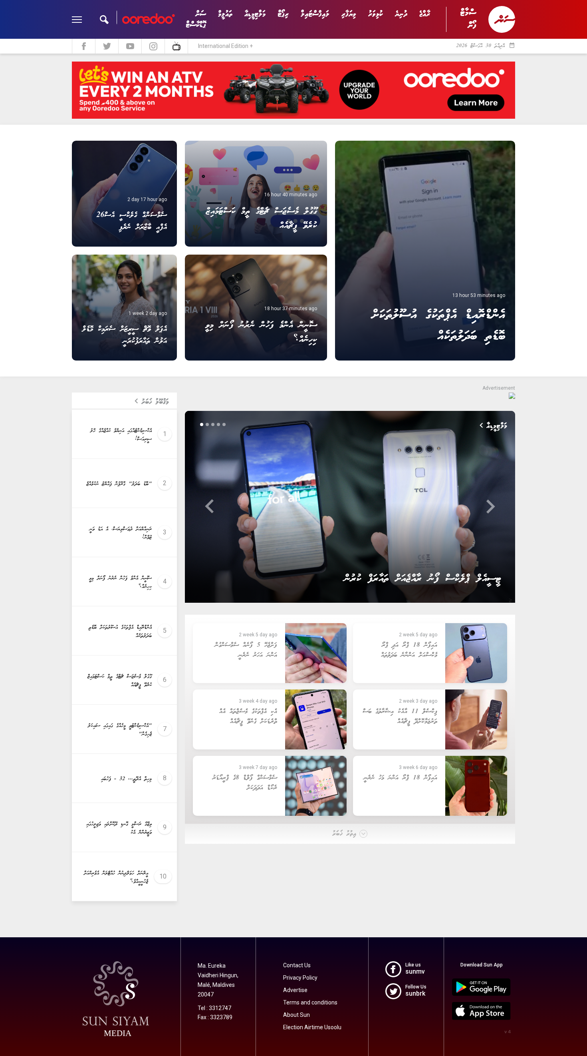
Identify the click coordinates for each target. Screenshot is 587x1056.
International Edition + (225, 46)
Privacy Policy (300, 977)
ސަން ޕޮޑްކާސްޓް (196, 19)
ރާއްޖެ (424, 14)
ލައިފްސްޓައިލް (315, 14)
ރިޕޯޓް (283, 14)
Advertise (295, 990)
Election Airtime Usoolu (312, 1027)
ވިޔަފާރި (348, 14)
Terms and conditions (310, 1002)
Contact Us (297, 965)
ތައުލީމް (225, 14)
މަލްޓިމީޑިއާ (255, 14)
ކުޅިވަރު (375, 14)
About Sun (296, 1015)
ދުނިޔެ (401, 14)
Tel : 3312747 (214, 1008)
